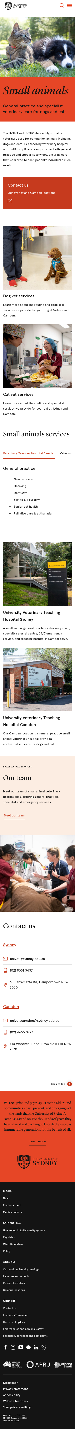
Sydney (9, 944)
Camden (11, 1006)
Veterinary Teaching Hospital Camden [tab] (29, 453)
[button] (62, 6)
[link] (37, 272)
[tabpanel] (37, 493)
